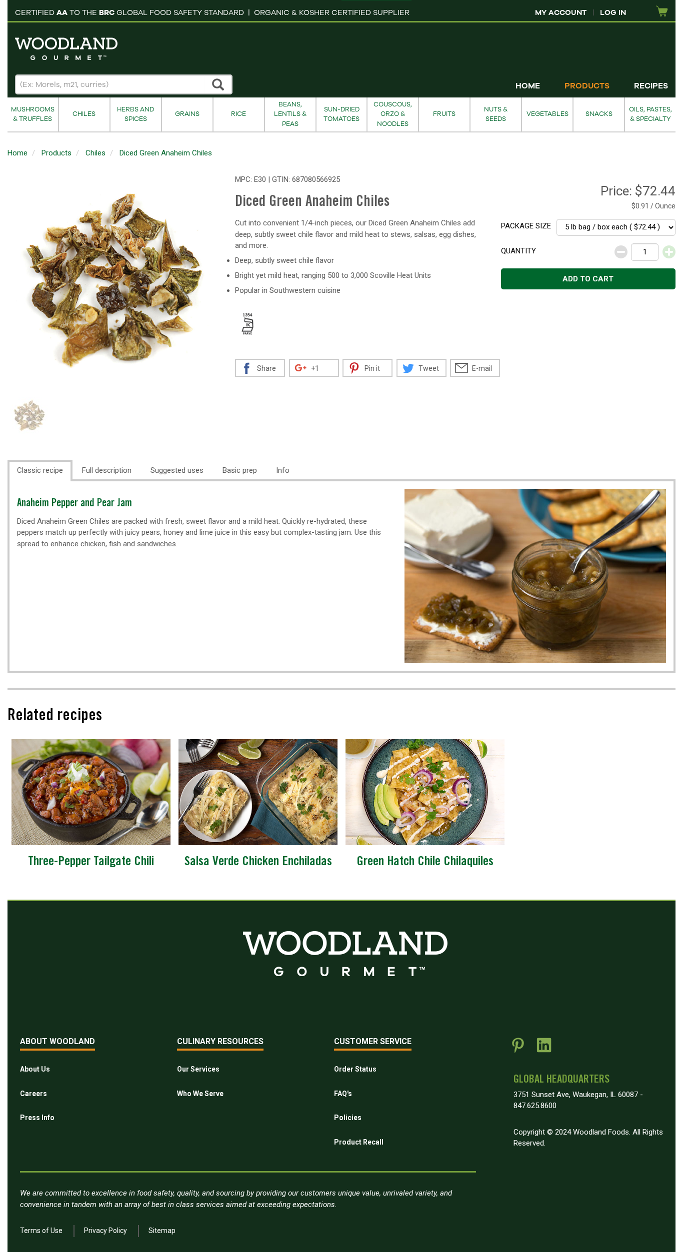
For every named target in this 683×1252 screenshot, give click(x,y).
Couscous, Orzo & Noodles (393, 114)
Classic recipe (40, 470)
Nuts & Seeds (496, 114)
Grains (187, 113)
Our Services (198, 1069)
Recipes (651, 85)
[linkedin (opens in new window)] (544, 1049)
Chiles (84, 113)
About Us (35, 1069)
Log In (613, 12)
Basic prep (239, 470)
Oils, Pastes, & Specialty (650, 114)
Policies (348, 1118)
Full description (107, 470)
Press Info (37, 1118)
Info (283, 470)
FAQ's (343, 1094)
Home (528, 85)
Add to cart (588, 278)
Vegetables (547, 113)
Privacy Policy (105, 1231)
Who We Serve (200, 1094)
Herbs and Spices (135, 114)
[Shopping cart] (662, 11)
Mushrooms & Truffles (32, 114)
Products (587, 85)
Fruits (444, 113)
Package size (526, 225)
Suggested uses (177, 470)
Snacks (599, 113)
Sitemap (162, 1231)
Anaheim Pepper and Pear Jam (74, 504)
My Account (560, 12)
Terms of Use (41, 1231)
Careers (33, 1094)
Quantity (518, 250)
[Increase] (669, 251)
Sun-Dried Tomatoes (342, 114)
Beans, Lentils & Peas (290, 114)
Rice (238, 113)
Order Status (355, 1069)
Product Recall (359, 1142)
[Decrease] (621, 251)
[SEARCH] (218, 84)
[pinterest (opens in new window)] (518, 1049)
